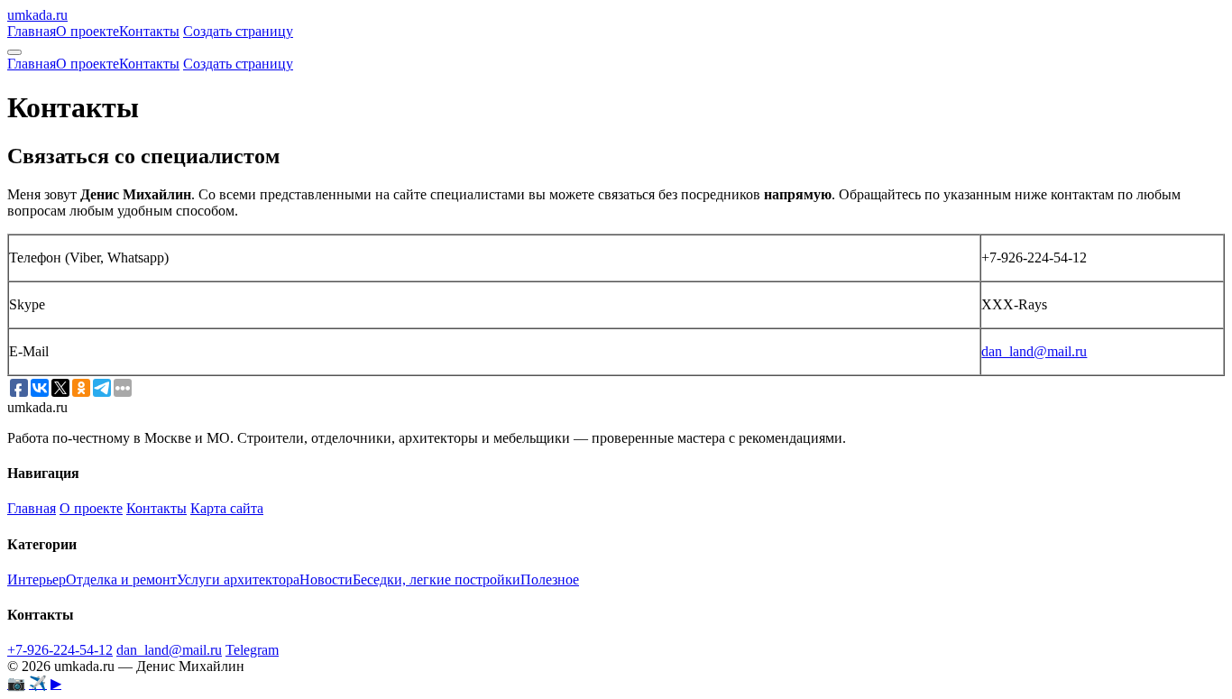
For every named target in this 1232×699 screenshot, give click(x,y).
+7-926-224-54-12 (60, 650)
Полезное (549, 579)
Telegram (252, 650)
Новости (326, 579)
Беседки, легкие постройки (436, 579)
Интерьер (36, 579)
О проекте (87, 31)
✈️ (38, 683)
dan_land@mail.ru (1034, 351)
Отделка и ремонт (121, 579)
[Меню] (14, 52)
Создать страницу (238, 31)
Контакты (149, 31)
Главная (31, 31)
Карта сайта (226, 508)
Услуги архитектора (238, 579)
